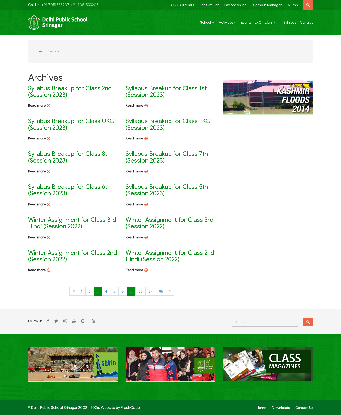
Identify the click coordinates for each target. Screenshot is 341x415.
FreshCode (130, 407)
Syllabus (289, 22)
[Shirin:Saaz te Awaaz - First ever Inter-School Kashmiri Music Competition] (73, 367)
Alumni (293, 5)
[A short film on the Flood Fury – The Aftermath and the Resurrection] (268, 97)
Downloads (281, 407)
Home (39, 51)
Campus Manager (267, 5)
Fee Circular (209, 5)
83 (140, 291)
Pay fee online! (235, 5)
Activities (226, 22)
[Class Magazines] (268, 367)
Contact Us (304, 407)
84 (151, 291)
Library (270, 22)
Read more (37, 105)
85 (161, 291)
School (205, 22)
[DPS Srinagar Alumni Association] (170, 367)
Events (246, 22)
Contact (306, 22)
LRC (258, 22)
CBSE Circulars (182, 5)
